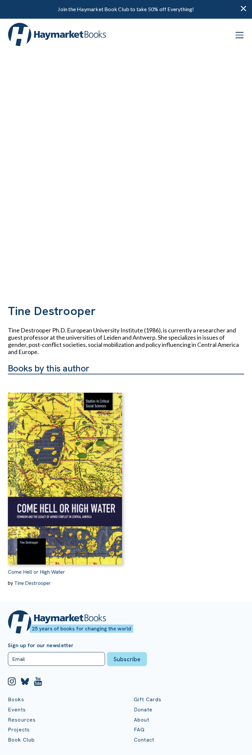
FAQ (139, 729)
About (141, 719)
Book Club (21, 739)
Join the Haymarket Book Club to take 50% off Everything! (126, 9)
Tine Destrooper (32, 583)
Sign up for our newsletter (41, 645)
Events (17, 709)
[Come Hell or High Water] (65, 469)
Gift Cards (148, 699)
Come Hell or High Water (36, 571)
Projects (19, 729)
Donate (143, 709)
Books (16, 699)
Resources (22, 719)
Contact (144, 739)
